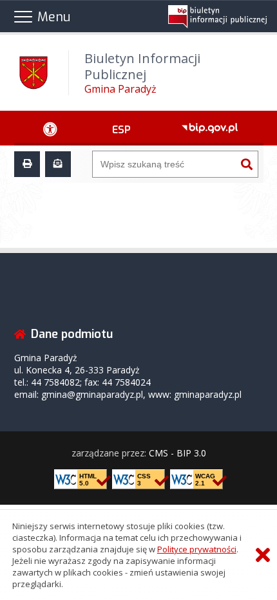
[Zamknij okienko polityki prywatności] (263, 555)
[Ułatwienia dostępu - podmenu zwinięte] (50, 128)
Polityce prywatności (196, 549)
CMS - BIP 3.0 (177, 453)
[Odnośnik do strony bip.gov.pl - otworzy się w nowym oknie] (210, 128)
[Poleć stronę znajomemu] (58, 164)
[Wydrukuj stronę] (27, 164)
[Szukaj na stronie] (247, 164)
